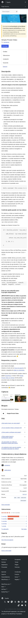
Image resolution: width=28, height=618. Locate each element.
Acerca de (4, 559)
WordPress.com (6, 584)
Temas (16, 562)
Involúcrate (18, 572)
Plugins (16, 564)
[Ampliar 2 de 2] (24, 396)
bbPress (4, 589)
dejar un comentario (19, 370)
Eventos (17, 574)
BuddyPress (5, 592)
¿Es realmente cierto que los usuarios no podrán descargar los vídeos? (11, 448)
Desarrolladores (5, 577)
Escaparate (18, 559)
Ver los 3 (25, 494)
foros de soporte (18, 368)
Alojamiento (4, 564)
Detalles (5, 51)
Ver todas (24, 529)
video (18, 497)
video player (23, 500)
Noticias (3, 562)
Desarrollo (5, 63)
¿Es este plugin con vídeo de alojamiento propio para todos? (9, 442)
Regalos (17, 579)
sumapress (6, 42)
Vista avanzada (5, 504)
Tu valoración (5, 529)
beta (15, 497)
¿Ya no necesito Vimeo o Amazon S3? (11, 427)
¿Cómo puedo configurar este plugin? (11, 432)
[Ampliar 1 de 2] (11, 396)
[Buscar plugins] (16, 11)
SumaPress (8, 375)
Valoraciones (6, 55)
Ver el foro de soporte (7, 540)
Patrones (17, 567)
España (7, 598)
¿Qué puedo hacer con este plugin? (10, 423)
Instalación (6, 59)
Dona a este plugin (6, 550)
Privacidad (4, 567)
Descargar (5, 46)
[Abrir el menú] (25, 2)
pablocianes (7, 470)
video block (23, 497)
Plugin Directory (5, 6)
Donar (17, 577)
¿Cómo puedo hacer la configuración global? (7, 437)
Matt (3, 586)
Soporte (5, 66)
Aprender (3, 572)
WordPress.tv (5, 579)
